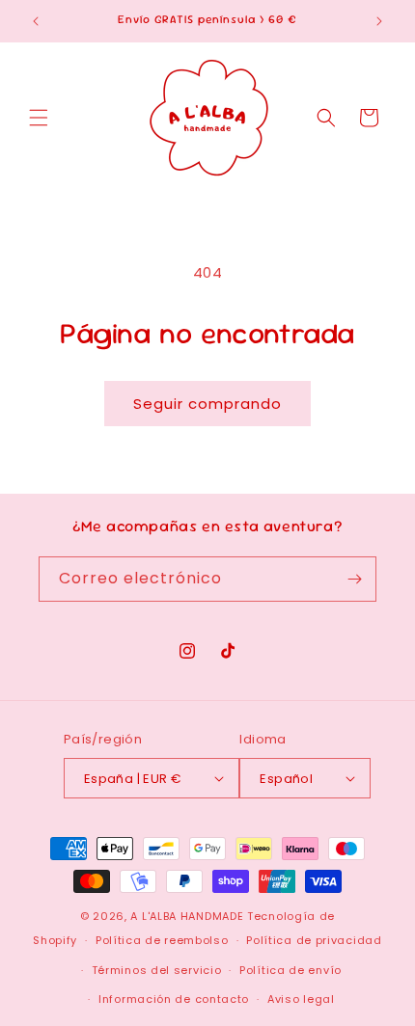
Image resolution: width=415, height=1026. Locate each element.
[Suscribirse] (354, 579)
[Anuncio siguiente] (379, 21)
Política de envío (290, 970)
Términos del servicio (157, 970)
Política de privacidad (313, 940)
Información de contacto (173, 999)
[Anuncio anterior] (35, 21)
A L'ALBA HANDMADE (186, 916)
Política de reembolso (162, 940)
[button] (38, 117)
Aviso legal (301, 999)
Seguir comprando (207, 403)
